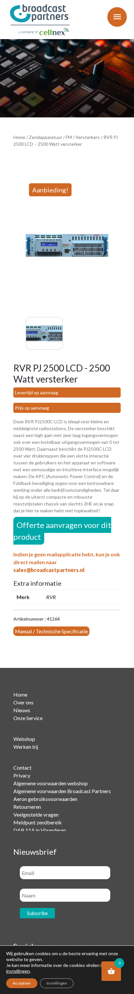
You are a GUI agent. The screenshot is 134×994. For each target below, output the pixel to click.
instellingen (18, 971)
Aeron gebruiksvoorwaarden (45, 799)
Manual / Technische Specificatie (51, 631)
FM (69, 137)
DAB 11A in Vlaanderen (39, 830)
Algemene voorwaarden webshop (50, 783)
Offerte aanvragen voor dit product (62, 530)
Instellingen (57, 983)
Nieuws (21, 710)
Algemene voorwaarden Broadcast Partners (62, 791)
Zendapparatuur (45, 137)
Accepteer (22, 983)
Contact (22, 767)
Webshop (24, 739)
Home (19, 137)
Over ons (23, 702)
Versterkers (87, 137)
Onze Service (28, 718)
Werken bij (25, 747)
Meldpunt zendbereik (37, 822)
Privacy (21, 775)
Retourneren (27, 807)
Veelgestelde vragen (36, 814)
